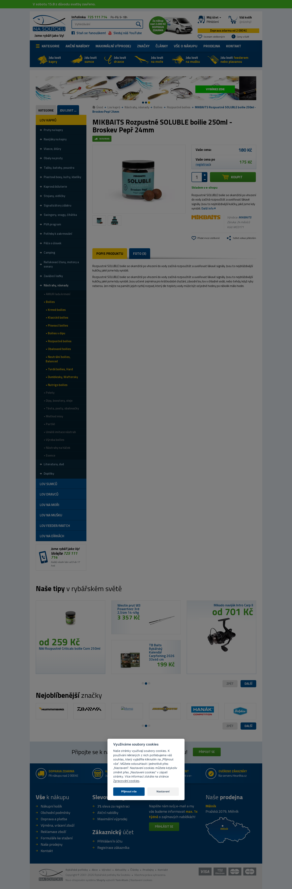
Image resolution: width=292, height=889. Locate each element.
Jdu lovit (55, 59)
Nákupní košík (51, 806)
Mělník (211, 806)
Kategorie (51, 46)
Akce (95, 870)
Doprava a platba (54, 819)
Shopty (100, 880)
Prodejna (211, 46)
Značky (143, 46)
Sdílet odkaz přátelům (244, 238)
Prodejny (148, 870)
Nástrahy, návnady (137, 107)
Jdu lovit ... (68, 110)
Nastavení (163, 791)
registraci (203, 164)
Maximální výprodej (112, 819)
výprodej (113, 46)
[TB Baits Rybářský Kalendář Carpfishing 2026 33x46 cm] (130, 660)
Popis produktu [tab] (109, 253)
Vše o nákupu (185, 46)
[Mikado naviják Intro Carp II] (221, 633)
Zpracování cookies (126, 780)
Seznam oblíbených (214, 37)
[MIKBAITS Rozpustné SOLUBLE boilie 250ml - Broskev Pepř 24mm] (139, 179)
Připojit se (207, 751)
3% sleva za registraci (113, 806)
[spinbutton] (197, 177)
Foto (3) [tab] (139, 253)
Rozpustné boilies (178, 107)
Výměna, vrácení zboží (57, 825)
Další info (207, 208)
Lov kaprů (113, 107)
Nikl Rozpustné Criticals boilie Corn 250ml (69, 648)
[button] (248, 683)
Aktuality (120, 870)
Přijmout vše (129, 791)
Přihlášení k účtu (109, 841)
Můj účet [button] (213, 19)
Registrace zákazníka (113, 847)
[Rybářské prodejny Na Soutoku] (228, 829)
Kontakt (233, 46)
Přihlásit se (164, 826)
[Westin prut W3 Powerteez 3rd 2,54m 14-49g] (162, 620)
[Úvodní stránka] (48, 22)
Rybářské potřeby (77, 870)
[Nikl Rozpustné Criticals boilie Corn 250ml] (70, 620)
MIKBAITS (245, 217)
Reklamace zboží (53, 831)
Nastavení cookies (141, 880)
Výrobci (106, 870)
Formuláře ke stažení (57, 838)
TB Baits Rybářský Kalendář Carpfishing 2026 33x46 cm (161, 652)
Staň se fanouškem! (91, 33)
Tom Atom (121, 880)
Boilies (158, 107)
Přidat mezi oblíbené (208, 238)
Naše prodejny (52, 844)
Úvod (99, 107)
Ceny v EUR (243, 37)
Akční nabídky (78, 46)
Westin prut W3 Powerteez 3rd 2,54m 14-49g (129, 609)
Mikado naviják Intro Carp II (233, 605)
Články (162, 46)
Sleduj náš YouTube (127, 33)
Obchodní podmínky (55, 812)
